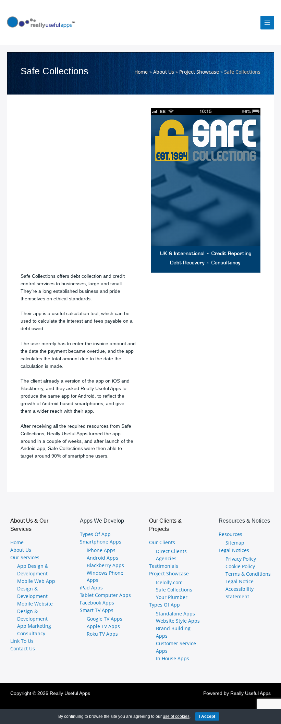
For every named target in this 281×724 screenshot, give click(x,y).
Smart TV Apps (96, 610)
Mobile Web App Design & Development (36, 588)
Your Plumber (171, 597)
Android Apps (102, 557)
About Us (20, 550)
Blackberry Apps (105, 565)
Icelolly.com (169, 582)
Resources (230, 534)
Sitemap (234, 542)
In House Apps (172, 658)
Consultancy (31, 633)
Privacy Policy (240, 559)
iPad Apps (91, 587)
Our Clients (162, 542)
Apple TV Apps (103, 626)
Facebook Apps (97, 602)
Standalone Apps (175, 613)
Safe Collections (174, 589)
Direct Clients (171, 551)
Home (17, 542)
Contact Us (22, 648)
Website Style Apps (178, 620)
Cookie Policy (240, 566)
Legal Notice (239, 581)
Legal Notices (234, 550)
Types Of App (95, 534)
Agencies (166, 558)
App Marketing (34, 626)
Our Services (24, 557)
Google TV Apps (104, 618)
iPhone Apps (101, 550)
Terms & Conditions (248, 574)
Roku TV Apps (102, 634)
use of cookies (176, 716)
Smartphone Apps (100, 541)
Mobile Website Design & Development (35, 611)
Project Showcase (169, 573)
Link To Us (22, 641)
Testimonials (163, 566)
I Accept (207, 716)
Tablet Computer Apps (105, 595)
